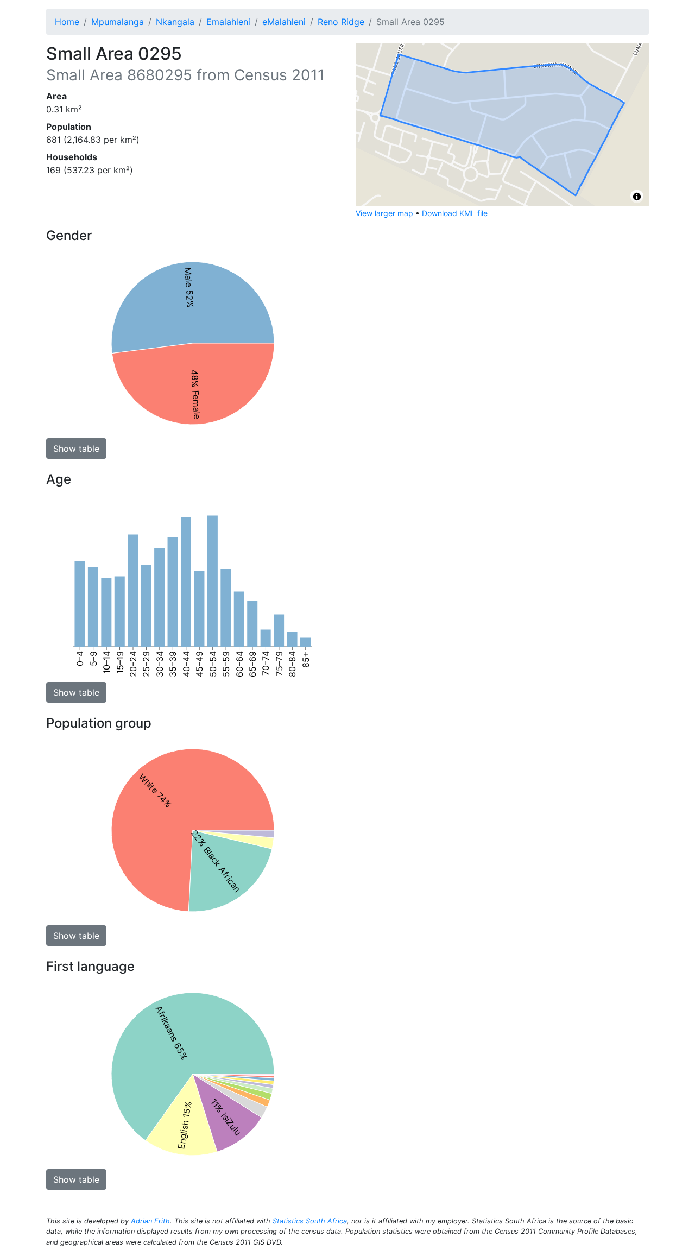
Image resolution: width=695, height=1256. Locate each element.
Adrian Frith (150, 1221)
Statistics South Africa (310, 1221)
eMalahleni (284, 21)
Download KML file (455, 213)
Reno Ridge (341, 21)
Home (67, 21)
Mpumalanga (117, 21)
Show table (76, 448)
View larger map (384, 213)
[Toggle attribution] (636, 196)
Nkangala (175, 21)
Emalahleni (228, 21)
